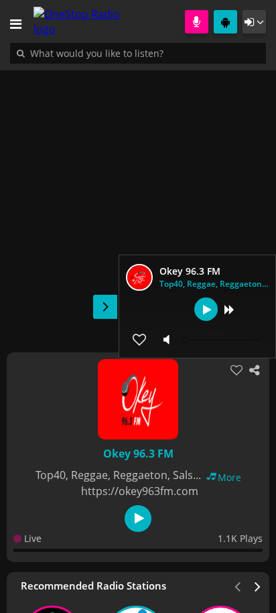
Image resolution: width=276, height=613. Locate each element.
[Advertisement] (138, 204)
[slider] (222, 340)
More (229, 477)
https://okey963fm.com (139, 491)
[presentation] (258, 585)
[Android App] (225, 21)
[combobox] (137, 53)
